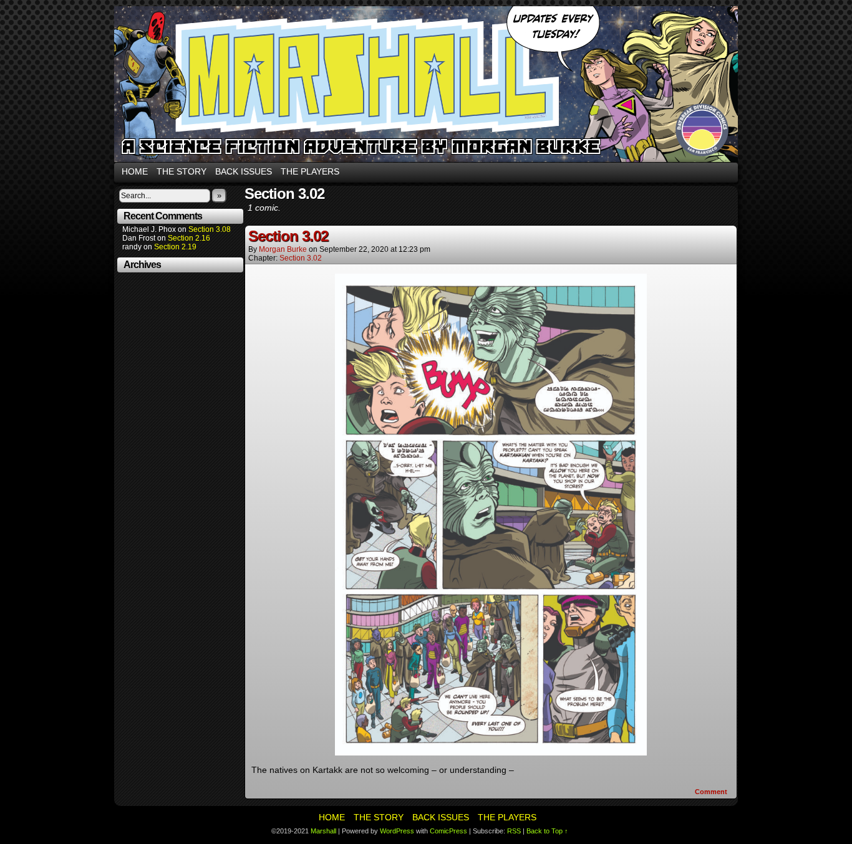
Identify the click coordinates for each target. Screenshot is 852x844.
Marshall (426, 84)
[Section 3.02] (491, 752)
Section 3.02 (288, 236)
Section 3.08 (209, 229)
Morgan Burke (283, 249)
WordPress (397, 831)
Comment (712, 791)
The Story (181, 171)
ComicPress (448, 831)
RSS (514, 831)
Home (135, 171)
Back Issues (243, 171)
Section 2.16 (189, 238)
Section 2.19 (175, 246)
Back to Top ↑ (547, 831)
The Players (310, 171)
